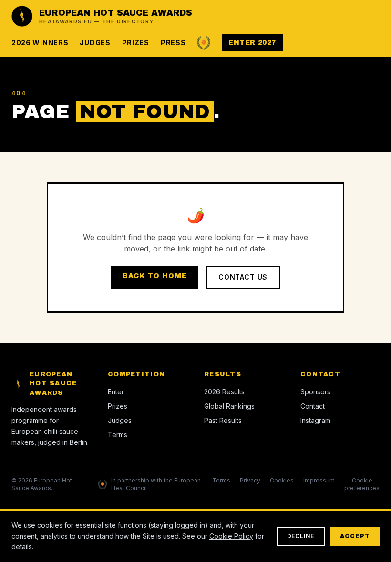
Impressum (319, 480)
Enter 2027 (252, 42)
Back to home (155, 276)
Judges (95, 43)
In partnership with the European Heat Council (156, 484)
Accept (355, 536)
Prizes (135, 43)
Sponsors (315, 392)
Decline (301, 536)
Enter (116, 392)
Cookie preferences (362, 484)
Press (173, 43)
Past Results (223, 420)
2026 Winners (39, 43)
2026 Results (224, 392)
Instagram (315, 420)
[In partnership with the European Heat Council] (203, 43)
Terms (117, 435)
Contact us (243, 277)
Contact (312, 406)
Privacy (250, 480)
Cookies (282, 480)
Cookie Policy (231, 536)
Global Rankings (229, 406)
